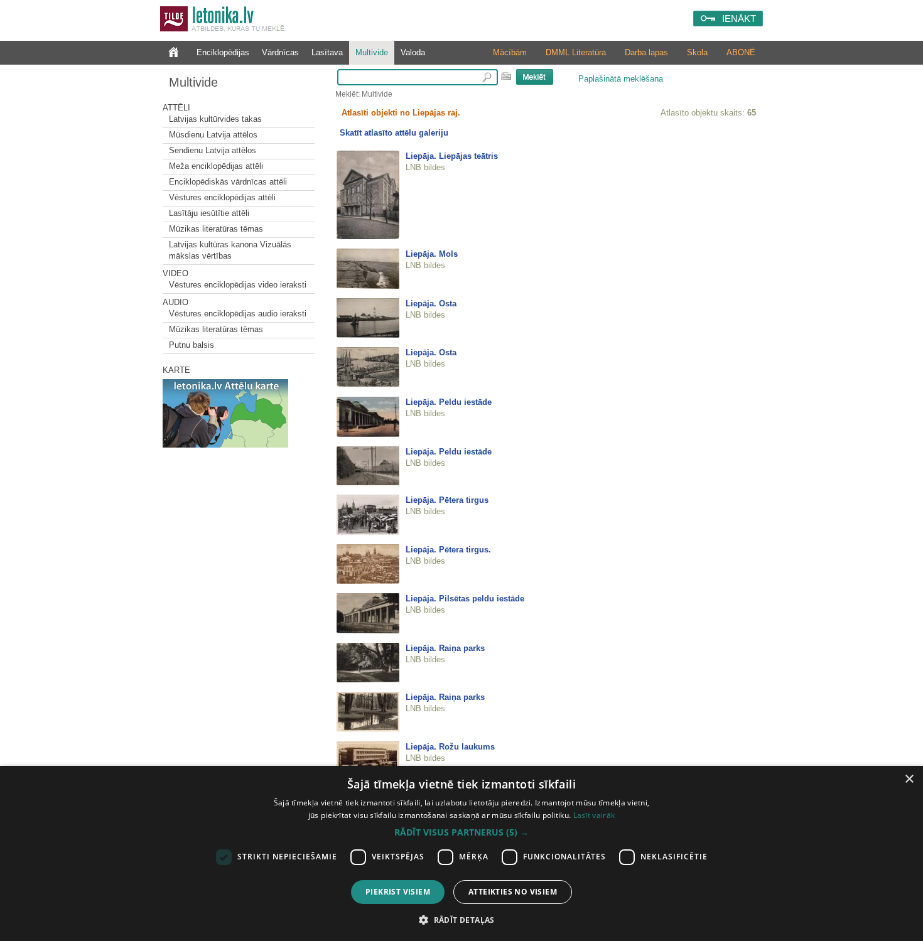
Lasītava (327, 52)
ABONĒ (740, 52)
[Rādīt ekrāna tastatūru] (506, 76)
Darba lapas (646, 52)
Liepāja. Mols (432, 254)
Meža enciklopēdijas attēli (216, 166)
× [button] (909, 779)
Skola (697, 52)
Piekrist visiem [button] (397, 891)
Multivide (371, 52)
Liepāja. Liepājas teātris (452, 156)
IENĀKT (739, 18)
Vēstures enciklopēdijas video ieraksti (237, 284)
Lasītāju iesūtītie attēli (209, 213)
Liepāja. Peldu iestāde (449, 402)
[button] (461, 832)
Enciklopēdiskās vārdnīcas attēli (228, 181)
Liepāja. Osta (431, 303)
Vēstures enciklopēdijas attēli (222, 197)
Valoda (413, 52)
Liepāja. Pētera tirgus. (448, 549)
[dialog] (461, 853)
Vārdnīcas (280, 52)
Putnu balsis (191, 345)
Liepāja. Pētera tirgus (447, 500)
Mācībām (510, 52)
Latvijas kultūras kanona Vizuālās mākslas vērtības (230, 250)
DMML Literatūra (576, 52)
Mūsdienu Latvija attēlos (213, 134)
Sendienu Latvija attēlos (212, 150)
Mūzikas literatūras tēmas (216, 229)
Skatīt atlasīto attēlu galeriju (394, 132)
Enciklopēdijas (223, 52)
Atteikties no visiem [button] (512, 891)
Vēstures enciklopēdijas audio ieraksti (237, 313)
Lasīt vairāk (594, 815)
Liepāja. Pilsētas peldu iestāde (465, 598)
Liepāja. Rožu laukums (450, 746)
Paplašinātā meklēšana (620, 78)
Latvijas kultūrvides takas (215, 119)
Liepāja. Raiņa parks (445, 648)
